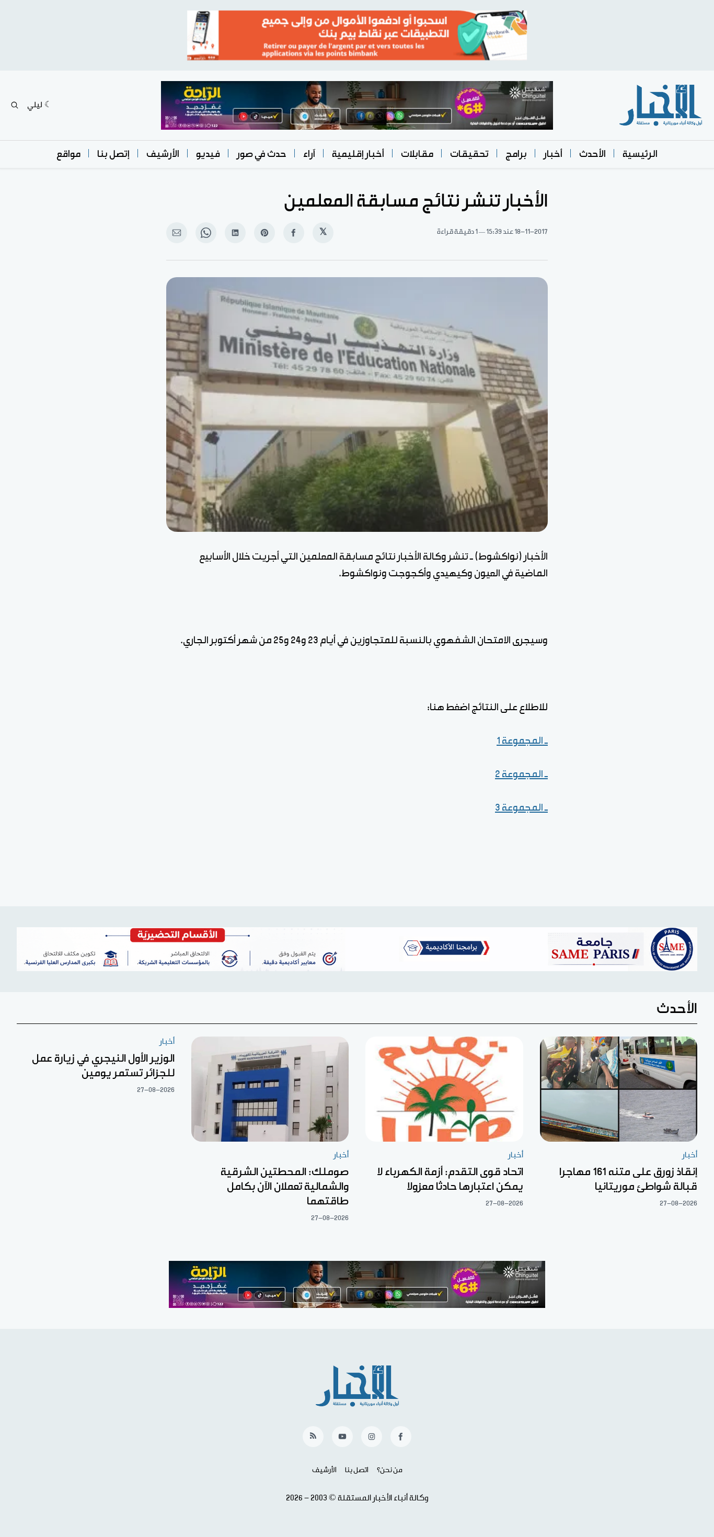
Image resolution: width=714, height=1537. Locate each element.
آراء (309, 154)
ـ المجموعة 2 (521, 774)
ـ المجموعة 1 (522, 741)
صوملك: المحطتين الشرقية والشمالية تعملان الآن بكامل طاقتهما (285, 1186)
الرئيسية (640, 154)
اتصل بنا (356, 1470)
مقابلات (417, 154)
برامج (516, 154)
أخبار (553, 154)
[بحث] (14, 105)
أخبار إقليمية (358, 154)
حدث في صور (261, 154)
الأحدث (592, 154)
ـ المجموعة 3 (521, 808)
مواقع (68, 154)
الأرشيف (162, 154)
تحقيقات (469, 154)
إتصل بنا (113, 154)
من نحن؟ (389, 1470)
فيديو (208, 154)
